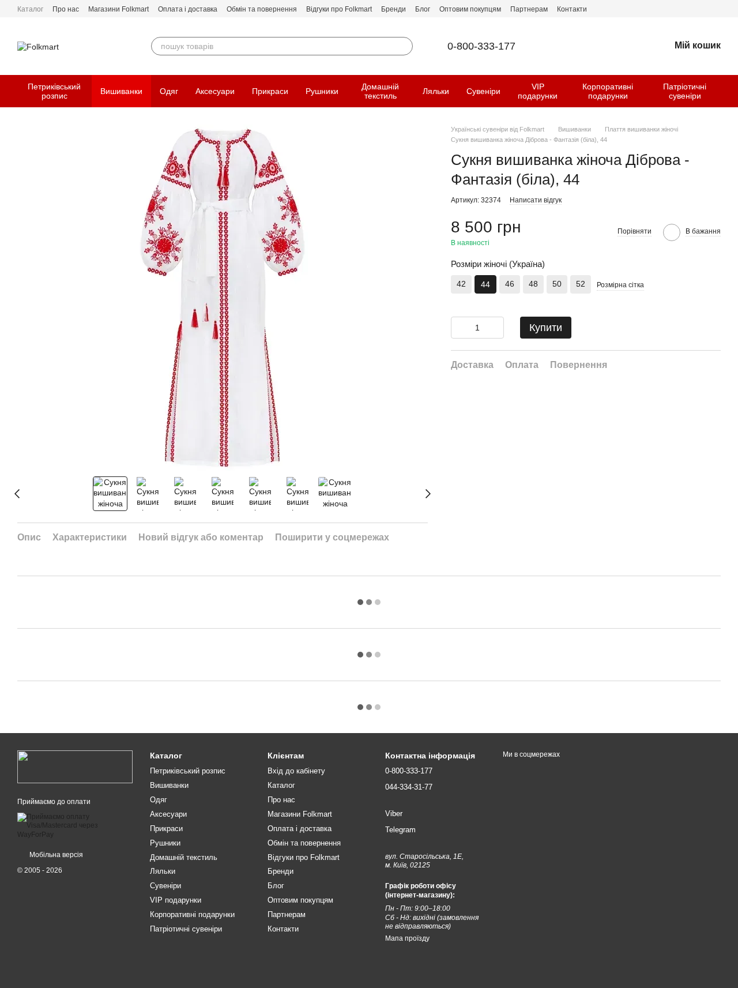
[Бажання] (631, 46)
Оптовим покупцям (470, 9)
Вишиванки (121, 91)
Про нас (65, 9)
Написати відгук (536, 200)
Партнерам (529, 9)
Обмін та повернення (262, 9)
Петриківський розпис (54, 91)
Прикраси (270, 91)
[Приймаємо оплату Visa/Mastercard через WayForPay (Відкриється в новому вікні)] (75, 825)
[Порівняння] (601, 46)
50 (557, 283)
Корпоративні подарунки (607, 91)
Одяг (169, 91)
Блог (422, 9)
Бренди (393, 9)
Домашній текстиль (380, 91)
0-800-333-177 (481, 46)
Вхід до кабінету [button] (296, 771)
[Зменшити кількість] (459, 327)
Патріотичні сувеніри (684, 91)
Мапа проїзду (407, 938)
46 (509, 283)
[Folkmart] (75, 766)
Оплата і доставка (187, 9)
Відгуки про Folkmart (339, 9)
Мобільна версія (55, 855)
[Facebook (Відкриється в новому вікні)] (702, 8)
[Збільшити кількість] (495, 327)
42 (461, 283)
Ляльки (436, 91)
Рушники (322, 91)
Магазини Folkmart (118, 9)
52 (580, 283)
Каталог (30, 9)
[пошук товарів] (403, 46)
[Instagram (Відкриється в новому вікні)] (716, 8)
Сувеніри (483, 91)
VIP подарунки (538, 91)
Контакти (572, 9)
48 (533, 283)
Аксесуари (215, 91)
